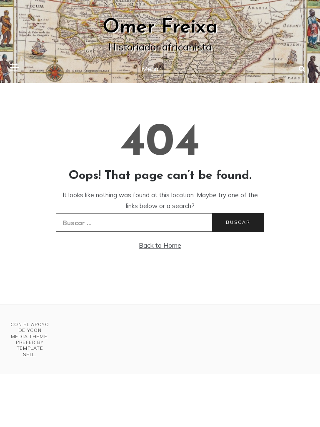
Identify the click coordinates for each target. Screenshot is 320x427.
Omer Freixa (160, 28)
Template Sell (30, 351)
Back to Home (160, 245)
